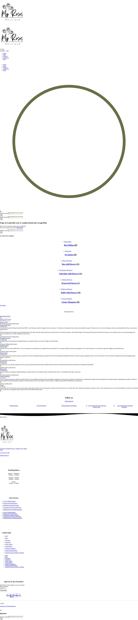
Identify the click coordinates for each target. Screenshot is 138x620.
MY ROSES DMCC (5, 316)
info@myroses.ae (4, 455)
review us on (3, 322)
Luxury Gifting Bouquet (9, 501)
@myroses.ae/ (69, 401)
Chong (1, 385)
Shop (4, 55)
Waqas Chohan (4, 353)
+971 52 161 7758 (4, 452)
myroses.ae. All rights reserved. (8, 606)
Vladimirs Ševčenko (5, 338)
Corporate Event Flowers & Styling (12, 507)
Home (4, 53)
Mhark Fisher (3, 369)
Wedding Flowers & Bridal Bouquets (12, 509)
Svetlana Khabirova (5, 376)
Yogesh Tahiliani (4, 345)
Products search (4, 213)
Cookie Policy (8, 546)
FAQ (6, 536)
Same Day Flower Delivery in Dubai (14, 552)
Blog (4, 59)
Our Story (7, 540)
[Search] (1, 215)
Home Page (20, 227)
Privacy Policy (9, 544)
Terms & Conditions (10, 548)
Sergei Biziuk (3, 361)
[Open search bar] (0, 211)
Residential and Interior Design (11, 505)
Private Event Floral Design (10, 503)
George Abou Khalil (5, 325)
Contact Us (6, 57)
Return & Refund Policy (11, 550)
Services (5, 56)
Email (1, 588)
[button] (69, 62)
